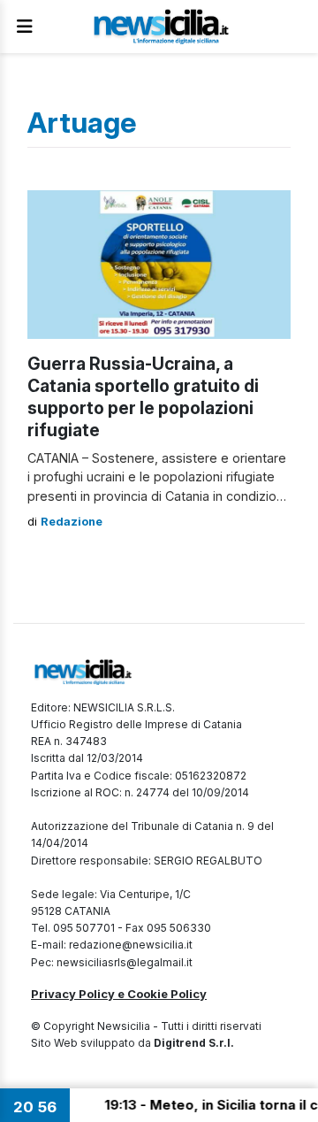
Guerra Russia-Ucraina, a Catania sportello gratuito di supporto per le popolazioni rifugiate (143, 397)
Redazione (71, 521)
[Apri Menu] (25, 26)
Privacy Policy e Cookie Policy (119, 994)
